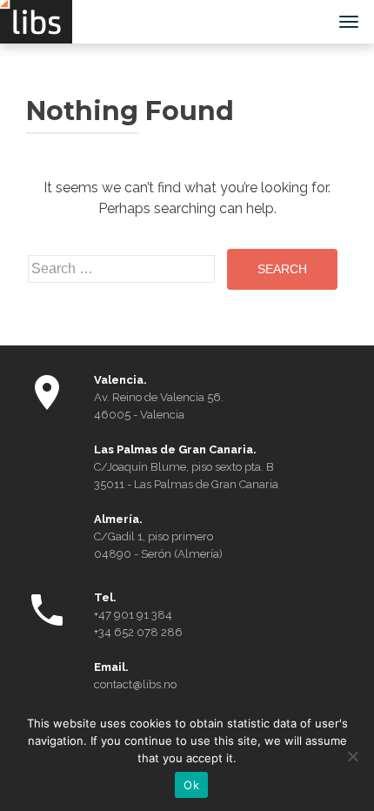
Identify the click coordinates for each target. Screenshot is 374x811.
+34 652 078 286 (138, 632)
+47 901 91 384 (133, 614)
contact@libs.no (135, 684)
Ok (191, 785)
